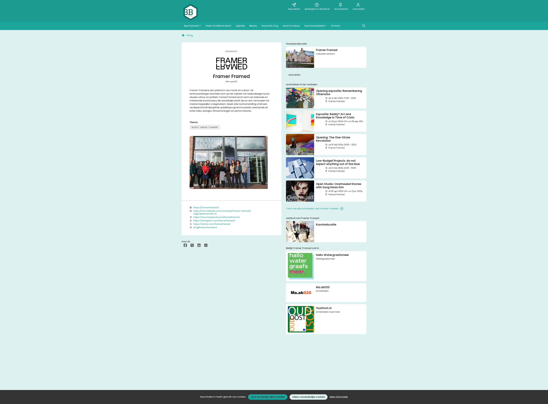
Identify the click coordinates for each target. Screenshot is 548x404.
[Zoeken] (363, 26)
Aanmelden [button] (294, 74)
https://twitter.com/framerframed (211, 224)
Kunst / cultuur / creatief (205, 127)
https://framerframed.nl (206, 207)
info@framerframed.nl (205, 227)
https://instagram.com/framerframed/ (214, 220)
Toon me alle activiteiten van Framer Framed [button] (312, 208)
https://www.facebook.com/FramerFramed (216, 217)
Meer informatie (339, 396)
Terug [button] (189, 35)
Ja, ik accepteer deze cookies (268, 397)
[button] (192, 26)
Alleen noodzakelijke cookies (308, 397)
